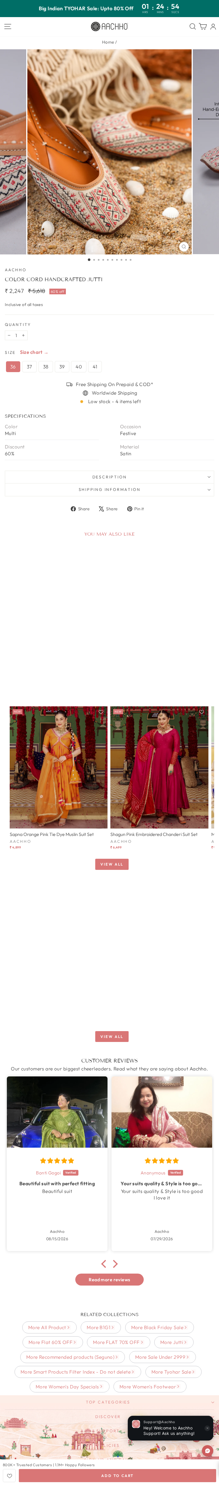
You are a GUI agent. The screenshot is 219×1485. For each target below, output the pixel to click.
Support (108, 1430)
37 (29, 367)
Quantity (18, 324)
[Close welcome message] (207, 1428)
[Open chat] (207, 1451)
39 (62, 367)
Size (10, 352)
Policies (108, 1445)
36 (13, 367)
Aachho (16, 269)
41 (95, 367)
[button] (105, 1264)
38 (45, 367)
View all (111, 864)
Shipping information (110, 489)
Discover (108, 1416)
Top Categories (108, 1402)
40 (79, 367)
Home (108, 42)
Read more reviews (109, 1279)
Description (109, 477)
